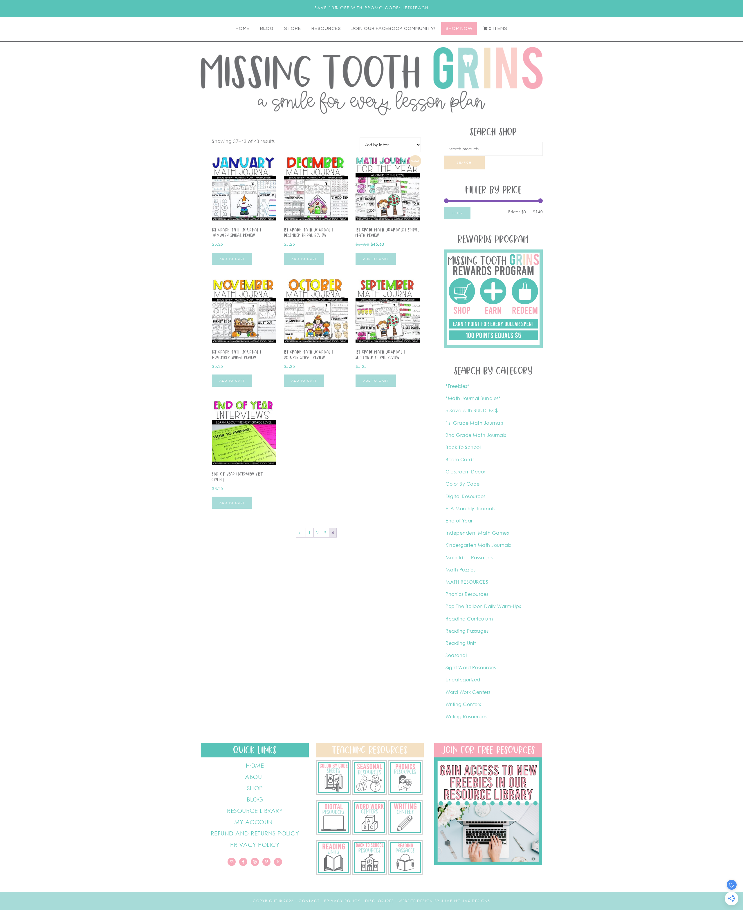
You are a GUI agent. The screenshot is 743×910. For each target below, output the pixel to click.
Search (464, 162)
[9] (369, 873)
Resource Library (255, 810)
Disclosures (379, 901)
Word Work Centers (468, 692)
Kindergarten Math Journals (478, 545)
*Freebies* (457, 386)
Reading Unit (461, 643)
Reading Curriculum (469, 619)
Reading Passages (467, 631)
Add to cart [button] (232, 258)
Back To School (463, 447)
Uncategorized (463, 680)
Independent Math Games (477, 533)
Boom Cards (460, 459)
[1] (333, 873)
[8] (405, 873)
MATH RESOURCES (467, 582)
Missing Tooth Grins (371, 81)
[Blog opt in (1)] (488, 863)
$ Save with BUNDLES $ (472, 410)
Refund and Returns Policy (255, 833)
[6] (369, 793)
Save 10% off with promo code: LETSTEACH (372, 7)
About (255, 776)
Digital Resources (466, 496)
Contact (309, 901)
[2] (405, 833)
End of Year (459, 521)
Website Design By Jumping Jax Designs (444, 901)
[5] (405, 793)
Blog (255, 799)
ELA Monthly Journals (470, 508)
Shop (255, 787)
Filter (457, 213)
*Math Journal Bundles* (473, 398)
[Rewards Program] (493, 346)
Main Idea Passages (469, 557)
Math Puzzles (460, 570)
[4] (333, 833)
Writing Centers (463, 704)
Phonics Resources (467, 594)
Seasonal (456, 655)
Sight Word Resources (471, 667)
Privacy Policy (254, 844)
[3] (369, 833)
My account (254, 821)
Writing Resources (466, 716)
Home (255, 765)
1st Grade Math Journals (474, 423)
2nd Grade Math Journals (476, 435)
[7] (333, 793)
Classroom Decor (466, 472)
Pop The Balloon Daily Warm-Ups (483, 606)
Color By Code (463, 484)
